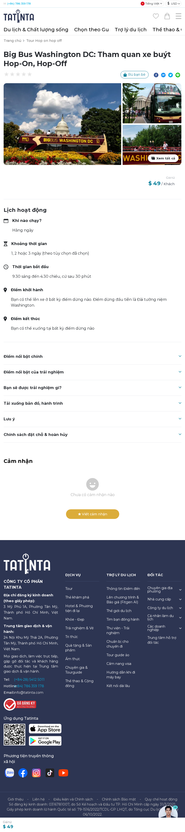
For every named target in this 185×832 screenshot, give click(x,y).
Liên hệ (38, 799)
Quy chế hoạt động (161, 799)
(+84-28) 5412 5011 (29, 679)
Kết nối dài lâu (118, 686)
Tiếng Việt (152, 3)
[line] (177, 75)
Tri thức (71, 637)
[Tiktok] (50, 773)
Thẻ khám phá (77, 597)
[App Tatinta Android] (45, 742)
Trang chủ (12, 40)
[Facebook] (23, 773)
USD (172, 3)
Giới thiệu (15, 799)
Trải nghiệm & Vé (79, 628)
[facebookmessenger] (163, 75)
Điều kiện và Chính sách (73, 799)
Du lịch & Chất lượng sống (36, 29)
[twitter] (170, 75)
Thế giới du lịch (119, 611)
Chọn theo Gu (91, 29)
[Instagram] (36, 773)
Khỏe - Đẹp (74, 619)
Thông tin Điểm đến (123, 588)
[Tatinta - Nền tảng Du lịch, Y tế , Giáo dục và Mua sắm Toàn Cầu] (19, 15)
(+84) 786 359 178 (19, 3)
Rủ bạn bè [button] (136, 74)
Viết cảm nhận (94, 514)
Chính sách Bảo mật (119, 799)
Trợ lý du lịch (131, 29)
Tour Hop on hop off (44, 40)
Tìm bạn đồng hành (122, 619)
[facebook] (156, 75)
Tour (69, 588)
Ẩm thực (72, 659)
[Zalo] (9, 773)
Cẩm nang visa (118, 664)
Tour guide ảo (117, 655)
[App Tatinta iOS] (45, 729)
